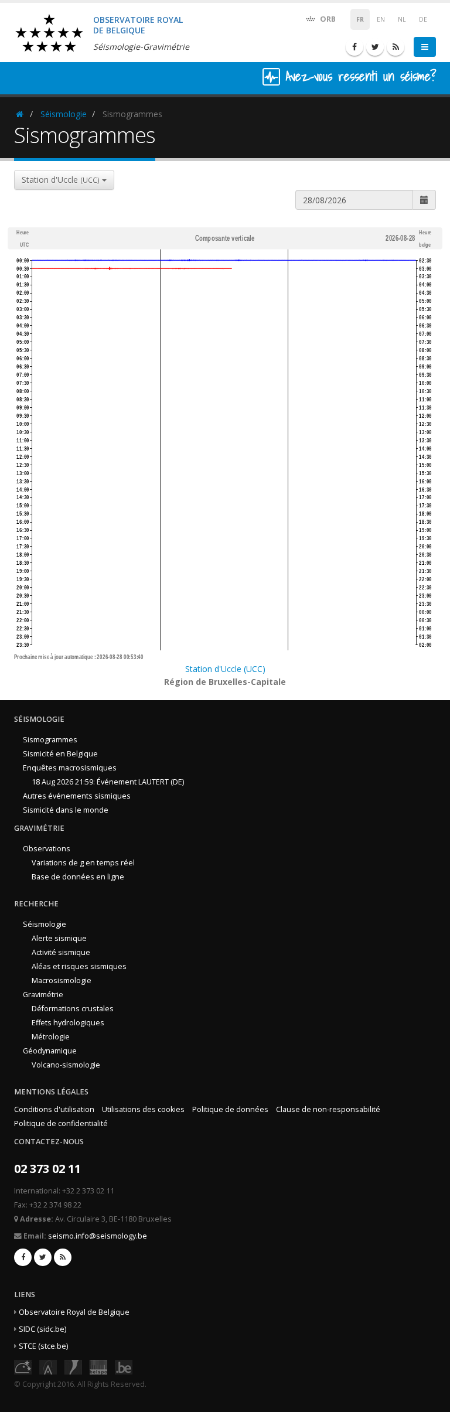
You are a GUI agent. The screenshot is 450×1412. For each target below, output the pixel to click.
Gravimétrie (43, 995)
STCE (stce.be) (43, 1346)
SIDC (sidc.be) (42, 1329)
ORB (327, 19)
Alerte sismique (59, 938)
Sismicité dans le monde (65, 810)
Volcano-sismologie (66, 1065)
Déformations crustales (73, 1009)
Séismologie (63, 114)
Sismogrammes (50, 740)
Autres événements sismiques (77, 796)
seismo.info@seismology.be (97, 1236)
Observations (46, 849)
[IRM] (73, 1366)
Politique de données (230, 1109)
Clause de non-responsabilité (328, 1109)
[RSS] (395, 47)
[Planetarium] (23, 1366)
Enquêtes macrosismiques (70, 768)
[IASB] (48, 1366)
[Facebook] (354, 47)
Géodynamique (50, 1051)
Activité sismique (61, 952)
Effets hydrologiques (68, 1023)
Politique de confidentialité (61, 1123)
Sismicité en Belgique (60, 754)
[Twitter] (375, 47)
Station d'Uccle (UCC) (225, 668)
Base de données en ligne (78, 877)
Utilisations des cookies (143, 1109)
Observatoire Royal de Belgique (74, 1312)
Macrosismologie (61, 980)
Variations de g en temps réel (83, 863)
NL (402, 19)
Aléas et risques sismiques (79, 966)
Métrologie (51, 1037)
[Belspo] (98, 1366)
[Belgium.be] (123, 1366)
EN (381, 19)
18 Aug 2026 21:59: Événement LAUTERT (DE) (108, 782)
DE (423, 19)
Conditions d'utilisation (54, 1109)
